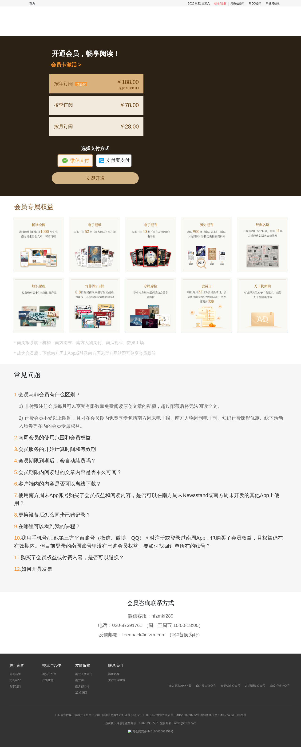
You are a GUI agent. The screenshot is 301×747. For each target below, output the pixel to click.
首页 (32, 3)
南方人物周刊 (83, 674)
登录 (217, 3)
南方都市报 (82, 686)
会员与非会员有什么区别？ (47, 395)
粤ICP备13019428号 (233, 715)
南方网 (79, 680)
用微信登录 (237, 3)
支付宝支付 (114, 160)
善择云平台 (49, 674)
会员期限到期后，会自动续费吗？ (55, 461)
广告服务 (48, 680)
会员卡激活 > (64, 65)
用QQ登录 (255, 3)
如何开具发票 (33, 569)
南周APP (15, 680)
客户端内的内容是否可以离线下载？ (57, 484)
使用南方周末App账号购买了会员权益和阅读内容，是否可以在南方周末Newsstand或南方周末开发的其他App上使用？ (146, 499)
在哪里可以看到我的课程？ (47, 526)
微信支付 (75, 160)
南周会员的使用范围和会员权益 (52, 438)
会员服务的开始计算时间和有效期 (55, 449)
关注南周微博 (116, 680)
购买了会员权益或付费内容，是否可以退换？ (69, 557)
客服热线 (113, 674)
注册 (223, 3)
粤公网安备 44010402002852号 (153, 731)
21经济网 (81, 692)
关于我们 (15, 686)
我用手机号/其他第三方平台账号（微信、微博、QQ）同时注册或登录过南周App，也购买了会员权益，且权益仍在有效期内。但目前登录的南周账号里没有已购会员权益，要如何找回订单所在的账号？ (148, 542)
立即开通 (95, 178)
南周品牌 (15, 674)
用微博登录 (273, 3)
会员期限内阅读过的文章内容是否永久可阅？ (68, 472)
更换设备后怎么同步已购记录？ (52, 515)
